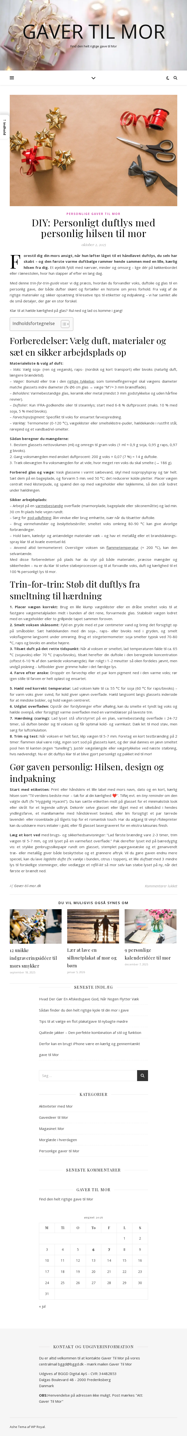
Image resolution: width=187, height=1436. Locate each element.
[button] (4, 127)
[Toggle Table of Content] (62, 324)
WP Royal (38, 1427)
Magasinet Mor (51, 1128)
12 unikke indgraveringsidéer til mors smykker (33, 958)
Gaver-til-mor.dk (27, 885)
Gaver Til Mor (93, 31)
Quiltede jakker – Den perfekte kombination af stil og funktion (90, 1032)
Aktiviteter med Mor (56, 1106)
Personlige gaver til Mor (93, 214)
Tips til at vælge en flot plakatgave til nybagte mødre (83, 1021)
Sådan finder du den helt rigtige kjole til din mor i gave (84, 1010)
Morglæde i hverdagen (58, 1139)
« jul (42, 1306)
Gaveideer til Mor (53, 1117)
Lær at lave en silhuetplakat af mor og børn (92, 958)
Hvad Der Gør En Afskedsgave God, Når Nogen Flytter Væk (89, 998)
